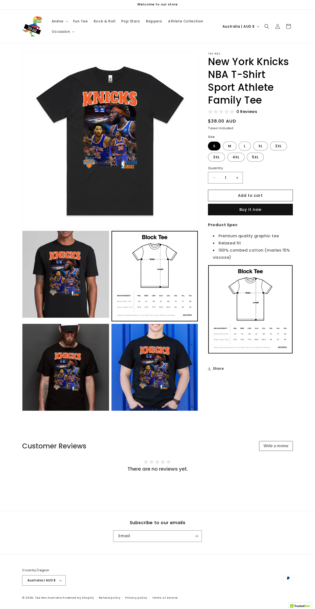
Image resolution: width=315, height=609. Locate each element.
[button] (59, 21)
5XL (255, 157)
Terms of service (165, 597)
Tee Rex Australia (48, 598)
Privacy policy (136, 597)
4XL (236, 157)
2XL (278, 146)
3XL (216, 157)
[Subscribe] (196, 536)
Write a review (276, 446)
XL (260, 146)
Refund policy (110, 597)
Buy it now (250, 209)
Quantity (215, 168)
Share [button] (218, 368)
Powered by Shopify (78, 598)
